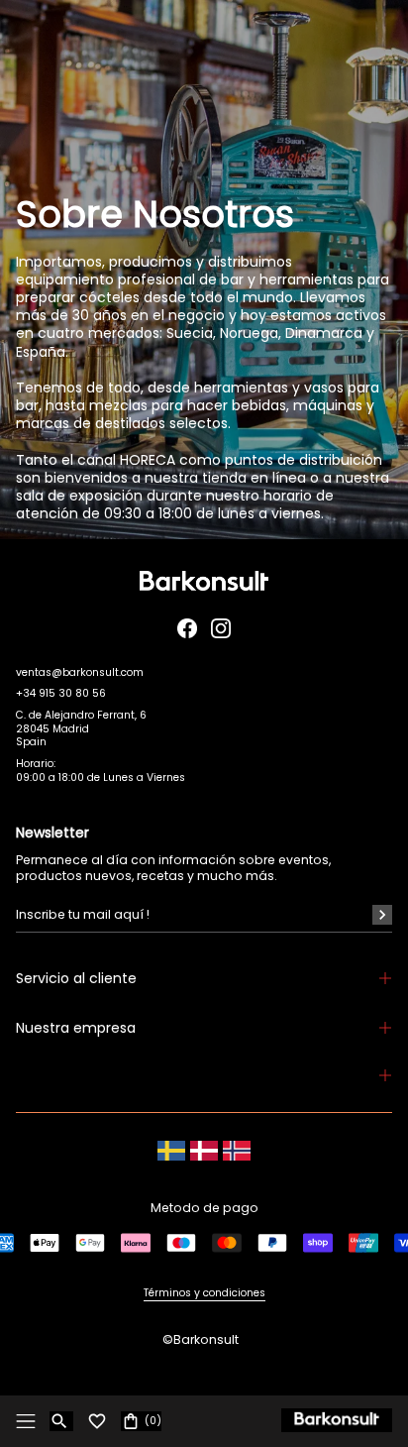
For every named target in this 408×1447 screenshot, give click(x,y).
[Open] (26, 1421)
